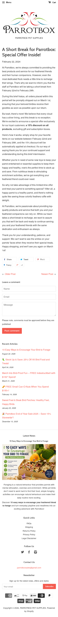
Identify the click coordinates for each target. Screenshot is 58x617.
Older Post (10, 274)
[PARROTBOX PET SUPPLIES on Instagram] (35, 552)
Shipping (29, 527)
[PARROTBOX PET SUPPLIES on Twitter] (22, 552)
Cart (54, 2)
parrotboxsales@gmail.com (29, 567)
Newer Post (47, 274)
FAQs (29, 523)
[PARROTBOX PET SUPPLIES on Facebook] (29, 552)
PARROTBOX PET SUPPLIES (33, 607)
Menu (8, 2)
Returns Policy (29, 530)
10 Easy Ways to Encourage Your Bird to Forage (26, 349)
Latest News (29, 435)
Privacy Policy (29, 534)
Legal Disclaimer (29, 538)
